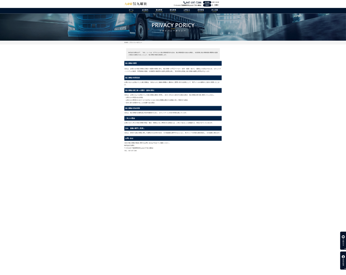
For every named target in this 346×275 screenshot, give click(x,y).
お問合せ (187, 10)
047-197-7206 (193, 2)
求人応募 (214, 10)
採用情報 (201, 10)
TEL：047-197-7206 (130, 150)
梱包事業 (173, 10)
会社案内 (145, 10)
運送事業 (159, 10)
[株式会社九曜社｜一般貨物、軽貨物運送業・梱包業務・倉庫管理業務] (135, 4)
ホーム (131, 10)
